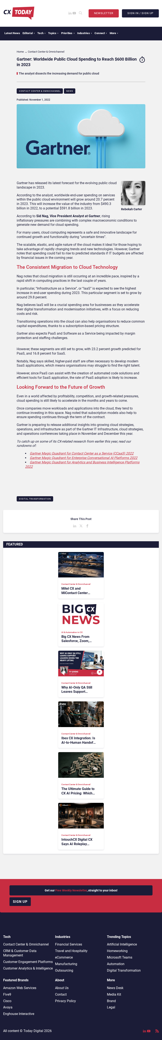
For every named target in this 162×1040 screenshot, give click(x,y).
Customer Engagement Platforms (28, 962)
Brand (111, 1001)
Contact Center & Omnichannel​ (40, 91)
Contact (61, 994)
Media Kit (114, 994)
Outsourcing (64, 970)
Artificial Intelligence (122, 944)
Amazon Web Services (19, 988)
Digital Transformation (35, 499)
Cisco (7, 1001)
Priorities (68, 33)
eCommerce (64, 957)
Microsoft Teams (119, 957)
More (114, 33)
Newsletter (103, 13)
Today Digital (33, 1031)
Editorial (29, 33)
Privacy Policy (65, 1001)
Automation (115, 964)
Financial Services (68, 944)
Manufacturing (66, 964)
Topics (53, 33)
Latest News (12, 33)
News (69, 91)
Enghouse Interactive (18, 1014)
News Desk (115, 988)
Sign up (20, 902)
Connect (100, 33)
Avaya (7, 1007)
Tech (41, 33)
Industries (84, 33)
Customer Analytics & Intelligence (28, 968)
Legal (111, 1007)
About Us (62, 988)
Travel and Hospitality (71, 951)
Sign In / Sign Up (140, 13)
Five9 (7, 994)
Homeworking (117, 951)
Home (20, 51)
